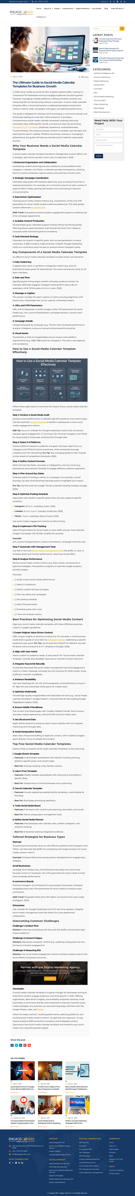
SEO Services (84, 1142)
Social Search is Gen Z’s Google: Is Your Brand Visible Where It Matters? (22, 1088)
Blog (106, 8)
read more (15, 1092)
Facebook (12, 1045)
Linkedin (22, 1162)
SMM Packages (84, 1156)
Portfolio (112, 1152)
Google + (24, 1045)
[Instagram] (120, 1)
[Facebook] (110, 1)
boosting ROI (38, 207)
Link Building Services (87, 1163)
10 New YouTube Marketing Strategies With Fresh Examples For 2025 (76, 1122)
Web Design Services (57, 1142)
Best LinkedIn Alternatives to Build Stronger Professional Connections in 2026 (76, 1088)
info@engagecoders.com (21, 1154)
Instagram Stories (56, 640)
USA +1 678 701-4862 (41, 1)
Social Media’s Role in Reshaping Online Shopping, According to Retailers (49, 1122)
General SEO (99, 85)
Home (38, 8)
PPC (95, 93)
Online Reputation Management (91, 1173)
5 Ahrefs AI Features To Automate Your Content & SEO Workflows (111, 59)
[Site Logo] (21, 13)
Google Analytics (38, 422)
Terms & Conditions (116, 1170)
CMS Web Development (58, 1167)
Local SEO (98, 89)
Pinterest (16, 1162)
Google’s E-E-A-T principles (26, 127)
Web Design (99, 108)
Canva (40, 1009)
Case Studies (96, 8)
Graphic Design (54, 1151)
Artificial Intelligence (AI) (104, 73)
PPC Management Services (89, 1169)
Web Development (102, 112)
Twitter (16, 1045)
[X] (114, 1)
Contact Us (40, 17)
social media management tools (47, 551)
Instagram (19, 1162)
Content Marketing (102, 77)
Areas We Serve (117, 8)
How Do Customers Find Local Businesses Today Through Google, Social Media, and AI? (110, 40)
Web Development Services (59, 1164)
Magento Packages (56, 1176)
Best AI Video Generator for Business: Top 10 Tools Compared (111, 49)
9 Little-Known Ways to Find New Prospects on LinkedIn (49, 1088)
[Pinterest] (117, 1)
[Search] (122, 29)
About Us (47, 8)
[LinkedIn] (124, 1)
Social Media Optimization (89, 1166)
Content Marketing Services (89, 1159)
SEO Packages (84, 1152)
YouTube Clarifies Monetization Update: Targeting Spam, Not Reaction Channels (23, 1122)
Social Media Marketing (103, 97)
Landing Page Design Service (60, 1155)
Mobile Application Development (61, 1179)
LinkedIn (20, 1045)
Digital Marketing (101, 81)
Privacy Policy (114, 1173)
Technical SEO (100, 100)
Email (29, 1045)
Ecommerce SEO (85, 1149)
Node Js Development (57, 1182)
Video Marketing (101, 104)
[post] (95, 40)
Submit (98, 156)
